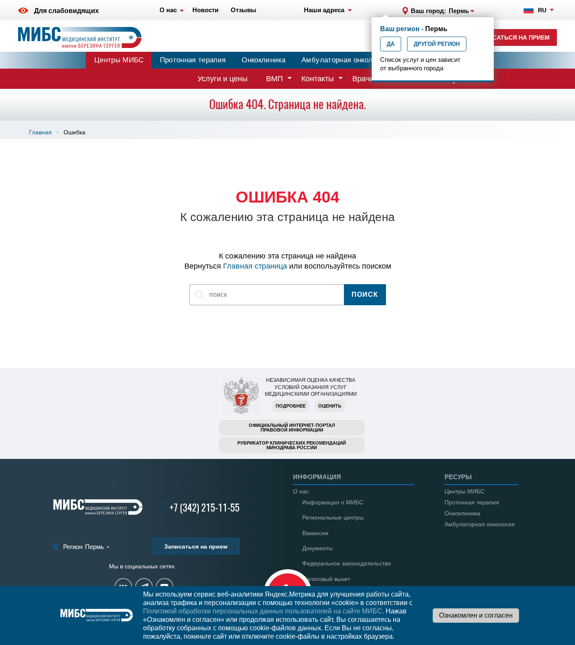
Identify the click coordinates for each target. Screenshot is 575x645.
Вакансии (315, 533)
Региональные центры (333, 517)
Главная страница (255, 266)
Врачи (363, 79)
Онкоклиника (263, 60)
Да (390, 44)
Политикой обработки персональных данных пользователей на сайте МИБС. (263, 611)
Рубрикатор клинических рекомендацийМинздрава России (291, 445)
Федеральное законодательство (346, 563)
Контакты (317, 79)
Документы (317, 548)
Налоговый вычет (326, 579)
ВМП (274, 79)
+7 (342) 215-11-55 (205, 507)
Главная (40, 132)
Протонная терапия (193, 60)
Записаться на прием (513, 37)
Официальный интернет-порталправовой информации (292, 427)
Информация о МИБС (332, 502)
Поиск (364, 294)
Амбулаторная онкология (344, 60)
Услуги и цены (222, 79)
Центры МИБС (119, 60)
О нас (301, 491)
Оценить (329, 405)
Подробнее (291, 405)
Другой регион (437, 44)
